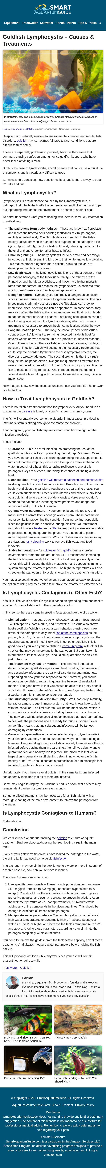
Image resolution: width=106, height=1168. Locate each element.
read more (66, 121)
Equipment (11, 23)
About (56, 1105)
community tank (72, 646)
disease (27, 411)
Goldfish (28, 129)
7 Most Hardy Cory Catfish (70, 1037)
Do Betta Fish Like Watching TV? (24, 1078)
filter (54, 528)
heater (38, 528)
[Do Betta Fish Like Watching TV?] (28, 1074)
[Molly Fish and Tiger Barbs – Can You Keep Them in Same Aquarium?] (28, 1033)
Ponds (60, 23)
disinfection (59, 858)
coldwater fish (52, 550)
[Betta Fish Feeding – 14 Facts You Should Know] (78, 1074)
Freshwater (30, 23)
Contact (68, 1105)
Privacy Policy (84, 1105)
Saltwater (46, 23)
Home (6, 129)
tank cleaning (35, 541)
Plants (71, 23)
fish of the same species (72, 633)
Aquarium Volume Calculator (31, 1105)
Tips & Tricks (87, 23)
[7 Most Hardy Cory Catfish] (78, 1033)
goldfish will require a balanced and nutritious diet (70, 480)
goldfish (22, 140)
